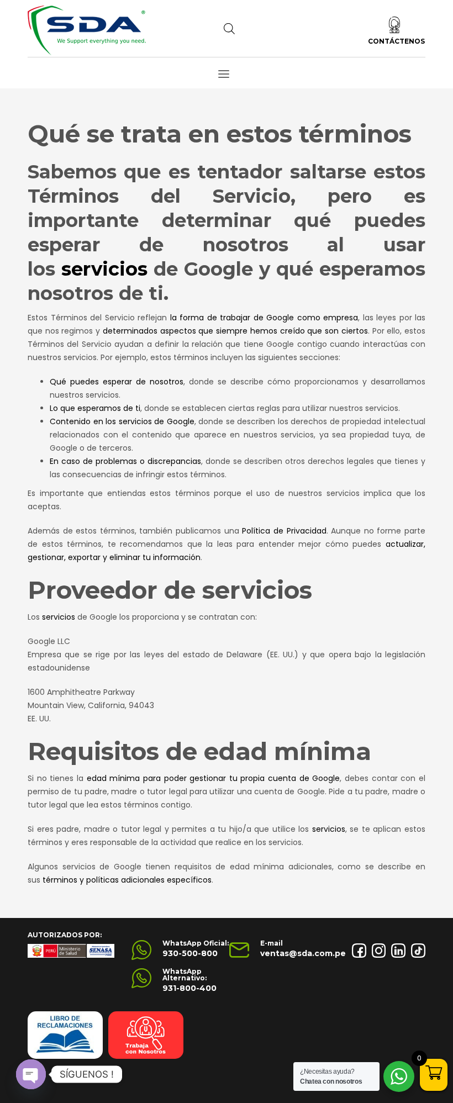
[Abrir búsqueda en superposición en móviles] (229, 28)
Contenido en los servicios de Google (122, 421)
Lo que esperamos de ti (95, 408)
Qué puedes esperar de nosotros (116, 381)
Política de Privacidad (284, 530)
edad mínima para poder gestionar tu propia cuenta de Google (213, 778)
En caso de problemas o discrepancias (125, 461)
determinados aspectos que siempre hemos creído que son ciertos (235, 330)
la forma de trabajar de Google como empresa (264, 317)
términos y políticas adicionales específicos (127, 879)
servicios (104, 269)
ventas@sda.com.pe (303, 953)
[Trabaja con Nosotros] (145, 1035)
